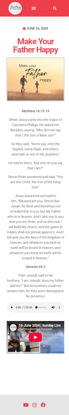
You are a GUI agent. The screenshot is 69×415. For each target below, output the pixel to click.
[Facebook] (43, 405)
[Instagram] (34, 405)
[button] (33, 8)
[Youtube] (26, 405)
